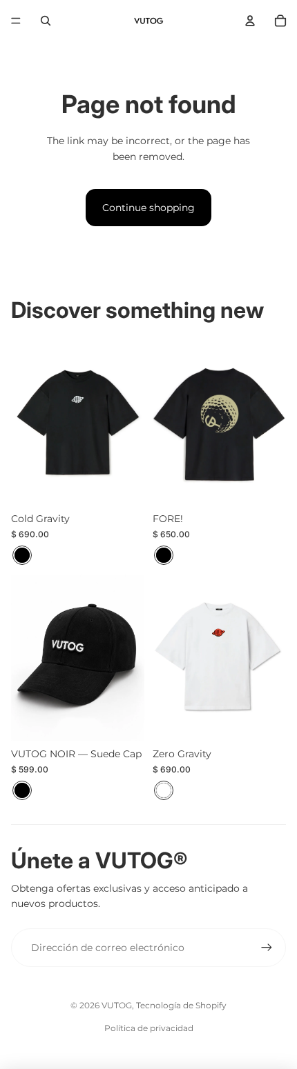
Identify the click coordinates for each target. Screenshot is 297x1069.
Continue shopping (148, 207)
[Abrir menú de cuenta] (250, 21)
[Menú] (16, 21)
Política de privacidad (148, 1028)
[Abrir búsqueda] (45, 21)
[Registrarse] (266, 948)
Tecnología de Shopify (181, 1005)
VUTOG (117, 1005)
